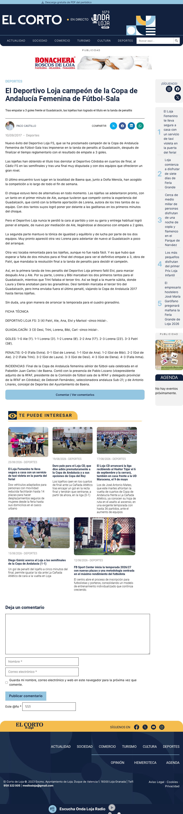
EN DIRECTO (79, 19)
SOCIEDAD (85, 747)
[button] (111, 807)
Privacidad (172, 786)
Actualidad (16, 40)
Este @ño (13, 706)
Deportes (125, 40)
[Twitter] (145, 727)
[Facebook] (136, 727)
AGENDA (172, 763)
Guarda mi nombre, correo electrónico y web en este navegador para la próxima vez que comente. (73, 682)
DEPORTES (171, 747)
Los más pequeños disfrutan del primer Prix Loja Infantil (172, 264)
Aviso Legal (156, 782)
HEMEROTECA (145, 763)
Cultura (104, 40)
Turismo (83, 40)
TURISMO (129, 747)
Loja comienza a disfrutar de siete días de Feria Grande (172, 173)
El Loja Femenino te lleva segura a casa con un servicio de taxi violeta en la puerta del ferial (171, 132)
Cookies (172, 782)
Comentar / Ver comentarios (75, 394)
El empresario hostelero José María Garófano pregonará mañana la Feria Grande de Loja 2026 (173, 303)
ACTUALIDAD (61, 747)
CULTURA (150, 747)
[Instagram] (162, 727)
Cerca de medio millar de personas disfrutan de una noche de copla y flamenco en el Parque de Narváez (172, 220)
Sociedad (40, 40)
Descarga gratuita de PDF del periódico (68, 2)
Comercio (62, 40)
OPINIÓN (117, 763)
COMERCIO (107, 747)
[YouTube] (153, 727)
